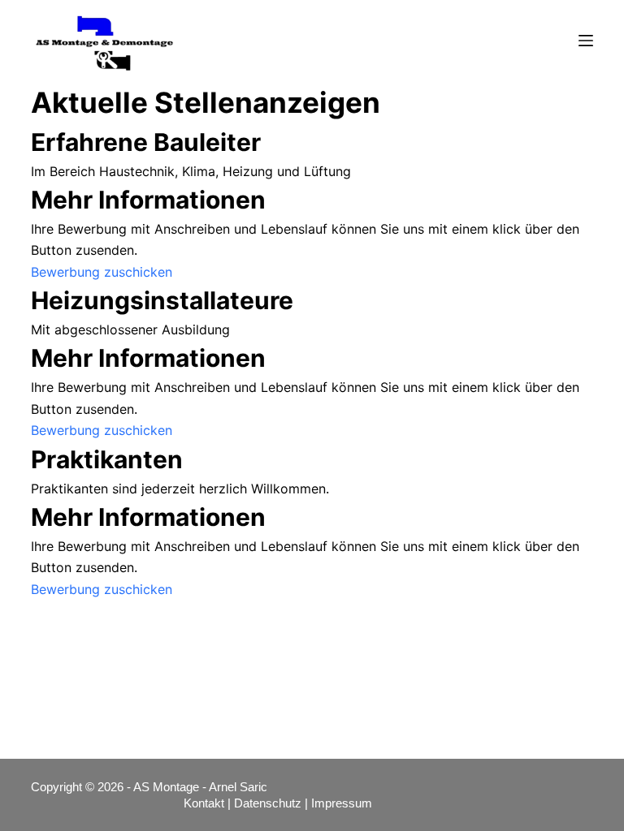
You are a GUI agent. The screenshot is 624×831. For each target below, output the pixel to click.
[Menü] (585, 40)
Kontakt (204, 803)
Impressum (343, 803)
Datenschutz (267, 803)
